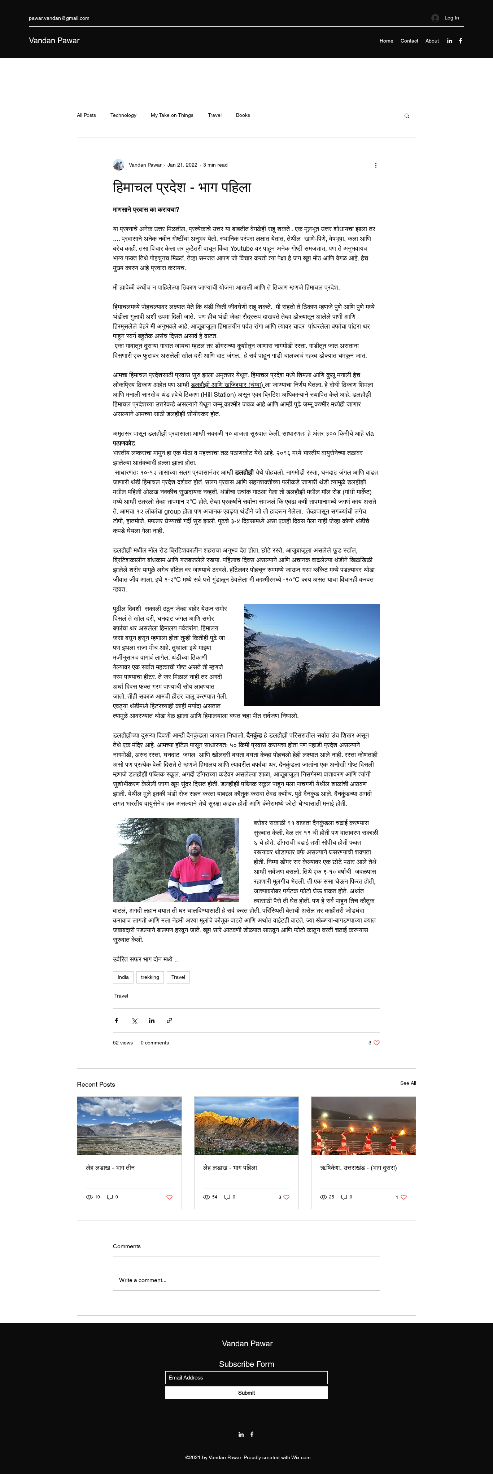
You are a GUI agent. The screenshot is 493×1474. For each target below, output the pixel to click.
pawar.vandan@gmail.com (59, 18)
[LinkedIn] (449, 40)
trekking (150, 977)
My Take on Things (172, 115)
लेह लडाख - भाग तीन (110, 1167)
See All (408, 1083)
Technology (123, 115)
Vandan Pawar (54, 40)
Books (243, 115)
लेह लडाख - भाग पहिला (230, 1167)
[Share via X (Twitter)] (134, 1020)
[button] (406, 115)
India (123, 977)
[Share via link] (169, 1020)
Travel (215, 115)
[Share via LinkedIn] (151, 1020)
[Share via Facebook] (116, 1020)
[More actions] (375, 164)
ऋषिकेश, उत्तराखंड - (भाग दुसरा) (358, 1167)
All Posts (86, 115)
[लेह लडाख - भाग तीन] (129, 1126)
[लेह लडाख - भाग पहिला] (247, 1126)
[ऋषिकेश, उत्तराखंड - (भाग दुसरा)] (363, 1126)
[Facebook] (460, 40)
